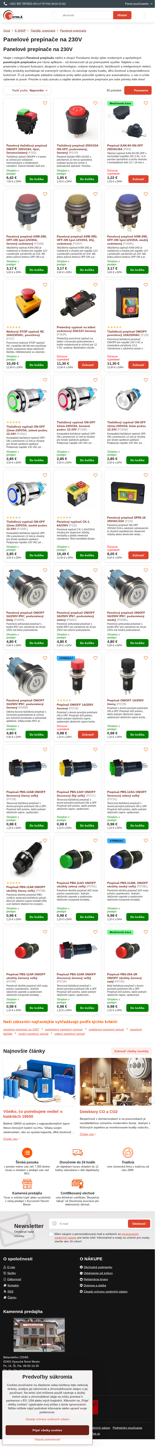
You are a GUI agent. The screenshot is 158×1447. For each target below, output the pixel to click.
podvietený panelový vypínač (64, 1029)
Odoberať (139, 1223)
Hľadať (122, 15)
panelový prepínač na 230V (21, 1029)
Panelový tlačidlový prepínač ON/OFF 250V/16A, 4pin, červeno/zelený (26, 149)
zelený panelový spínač (70, 1033)
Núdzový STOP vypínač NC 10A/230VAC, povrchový (25, 333)
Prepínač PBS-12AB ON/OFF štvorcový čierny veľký (26, 793)
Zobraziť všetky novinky (131, 1051)
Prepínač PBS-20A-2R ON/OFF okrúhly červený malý (124, 978)
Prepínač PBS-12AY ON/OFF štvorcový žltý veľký (76, 793)
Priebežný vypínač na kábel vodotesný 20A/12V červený (76, 329)
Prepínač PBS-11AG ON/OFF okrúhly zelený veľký (76, 884)
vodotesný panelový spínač (106, 1029)
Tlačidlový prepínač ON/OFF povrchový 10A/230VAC (127, 333)
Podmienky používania (127, 1427)
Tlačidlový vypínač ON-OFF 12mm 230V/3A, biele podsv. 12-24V (126, 426)
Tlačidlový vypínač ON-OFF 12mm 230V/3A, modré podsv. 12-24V (27, 525)
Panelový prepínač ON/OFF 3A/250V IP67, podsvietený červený (25, 704)
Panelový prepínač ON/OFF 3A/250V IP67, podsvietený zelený (76, 616)
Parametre (140, 90)
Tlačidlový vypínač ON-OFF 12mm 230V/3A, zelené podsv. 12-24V (27, 430)
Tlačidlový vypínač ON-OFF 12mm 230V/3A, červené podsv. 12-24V (76, 426)
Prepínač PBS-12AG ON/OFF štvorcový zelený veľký (127, 793)
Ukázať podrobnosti (47, 1439)
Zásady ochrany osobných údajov (47, 1419)
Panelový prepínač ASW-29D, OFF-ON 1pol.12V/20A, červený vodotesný (26, 240)
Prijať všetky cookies (47, 1430)
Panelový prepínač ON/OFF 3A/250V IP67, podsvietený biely (25, 616)
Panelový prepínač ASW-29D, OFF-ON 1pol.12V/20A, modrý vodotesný (127, 240)
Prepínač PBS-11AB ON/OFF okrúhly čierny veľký (25, 888)
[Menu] (150, 15)
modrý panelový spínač (33, 1033)
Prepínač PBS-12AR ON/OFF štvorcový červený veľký (76, 976)
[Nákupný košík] (140, 15)
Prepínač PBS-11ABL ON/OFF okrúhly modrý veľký (127, 884)
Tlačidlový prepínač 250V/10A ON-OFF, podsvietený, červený (77, 149)
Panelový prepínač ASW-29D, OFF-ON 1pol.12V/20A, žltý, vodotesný (77, 240)
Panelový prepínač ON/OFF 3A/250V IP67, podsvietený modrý (126, 616)
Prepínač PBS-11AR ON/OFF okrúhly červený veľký (25, 976)
